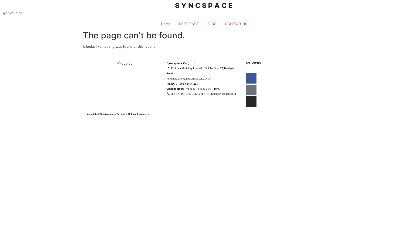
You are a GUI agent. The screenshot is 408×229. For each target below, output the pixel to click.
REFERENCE (189, 24)
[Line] (251, 90)
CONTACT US (236, 24)
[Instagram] (251, 101)
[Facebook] (251, 78)
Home (166, 24)
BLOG (212, 24)
